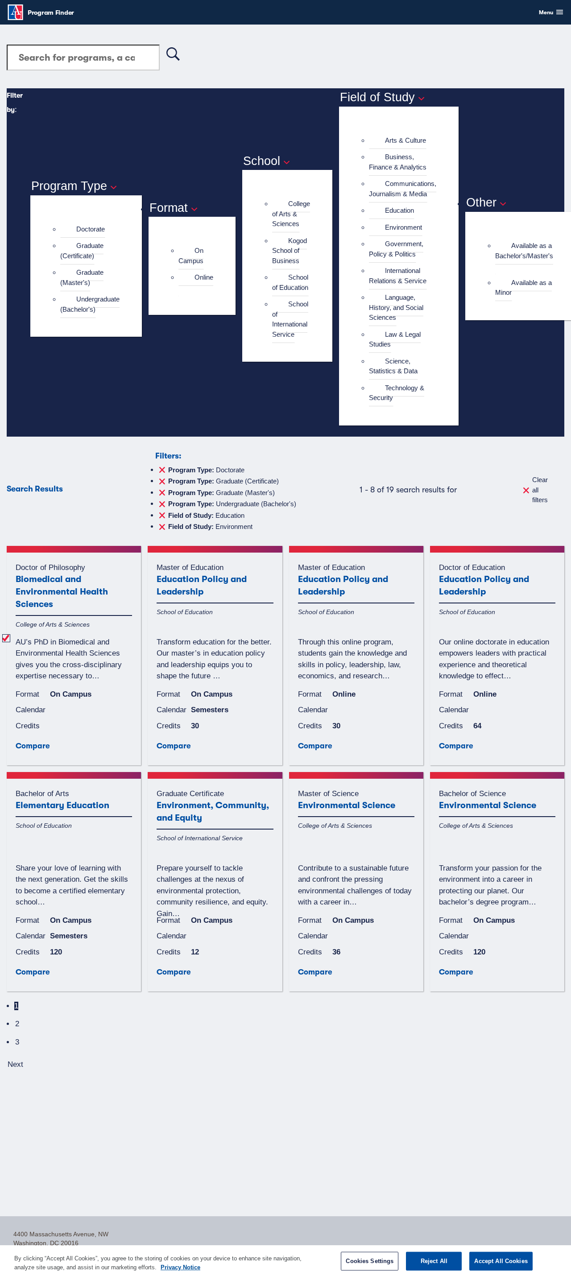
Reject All (434, 1261)
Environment (403, 227)
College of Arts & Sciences (291, 213)
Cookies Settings (369, 1261)
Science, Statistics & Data (393, 366)
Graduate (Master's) (81, 277)
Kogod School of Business (289, 250)
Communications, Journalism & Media (402, 189)
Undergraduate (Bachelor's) (90, 304)
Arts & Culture (405, 140)
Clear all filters (540, 490)
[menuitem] (90, 229)
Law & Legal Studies (395, 339)
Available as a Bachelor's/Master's (524, 251)
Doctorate (90, 229)
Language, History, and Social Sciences (396, 307)
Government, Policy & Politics (396, 249)
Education (399, 210)
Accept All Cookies (500, 1261)
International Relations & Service (397, 276)
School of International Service (290, 319)
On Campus (190, 255)
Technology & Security (396, 393)
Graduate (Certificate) (81, 251)
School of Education (290, 282)
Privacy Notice (180, 1267)
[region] (285, 1260)
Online (203, 277)
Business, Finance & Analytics (397, 162)
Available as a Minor (523, 288)
